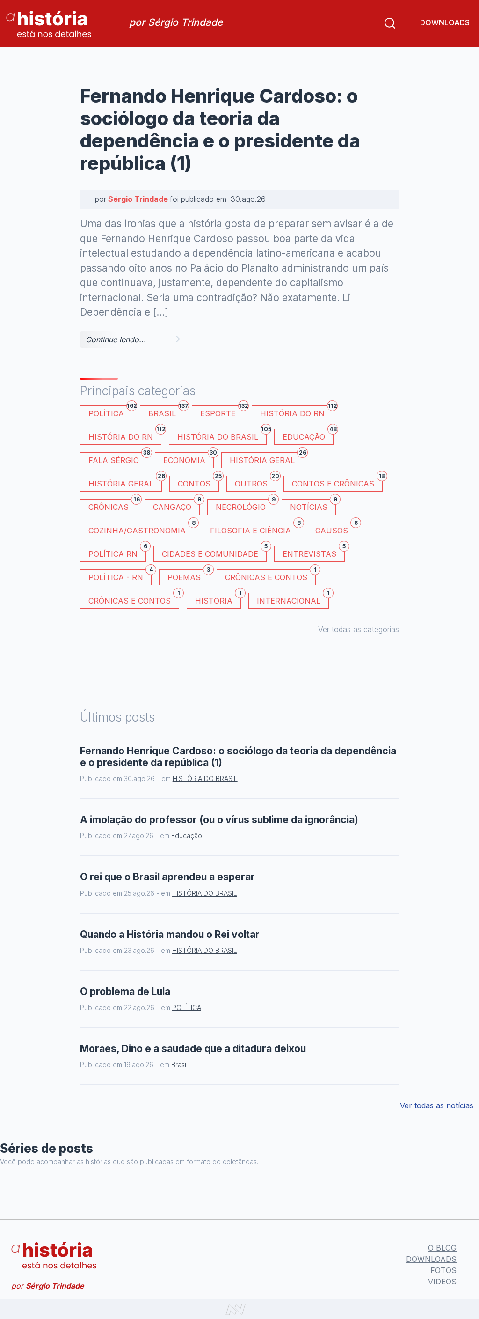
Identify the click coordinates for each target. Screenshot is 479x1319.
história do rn (124, 435)
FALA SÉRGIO (117, 458)
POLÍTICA (110, 411)
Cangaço (176, 505)
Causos (335, 529)
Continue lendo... (116, 339)
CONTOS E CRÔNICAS (337, 482)
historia (218, 599)
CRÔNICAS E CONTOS (270, 575)
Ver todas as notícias (436, 1105)
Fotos (443, 1270)
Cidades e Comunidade (214, 552)
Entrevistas (314, 552)
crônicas (112, 505)
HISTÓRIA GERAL (125, 482)
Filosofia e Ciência (254, 529)
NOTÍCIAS (313, 505)
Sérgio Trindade (138, 199)
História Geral (266, 458)
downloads (445, 22)
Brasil (166, 411)
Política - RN (120, 575)
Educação (308, 435)
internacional (293, 599)
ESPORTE (222, 411)
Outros (255, 482)
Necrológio (245, 505)
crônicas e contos (133, 599)
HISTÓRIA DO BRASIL (222, 435)
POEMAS (188, 575)
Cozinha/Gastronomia (141, 529)
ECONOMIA (188, 458)
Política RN (117, 552)
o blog (442, 1248)
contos (198, 482)
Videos (442, 1281)
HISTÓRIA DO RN (296, 411)
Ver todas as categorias (358, 629)
